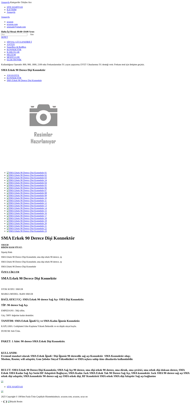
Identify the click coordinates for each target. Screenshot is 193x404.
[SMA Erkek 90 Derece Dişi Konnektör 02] (27, 175)
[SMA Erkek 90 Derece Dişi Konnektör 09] (27, 195)
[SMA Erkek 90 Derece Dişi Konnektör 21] (27, 226)
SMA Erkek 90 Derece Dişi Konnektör (24, 80)
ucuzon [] (10, 22)
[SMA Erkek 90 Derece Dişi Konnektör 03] (27, 178)
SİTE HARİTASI (15, 7)
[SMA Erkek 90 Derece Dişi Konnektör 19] (27, 221)
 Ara (30, 34)
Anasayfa (5, 2)
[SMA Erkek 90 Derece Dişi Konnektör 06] (27, 188)
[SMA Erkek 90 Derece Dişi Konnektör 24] (27, 180)
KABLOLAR (13, 52)
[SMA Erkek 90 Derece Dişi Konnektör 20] (27, 223)
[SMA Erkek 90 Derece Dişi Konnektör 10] (27, 198)
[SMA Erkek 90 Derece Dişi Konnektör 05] (27, 185)
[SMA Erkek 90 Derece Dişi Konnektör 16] (27, 213)
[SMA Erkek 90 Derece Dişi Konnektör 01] (27, 172)
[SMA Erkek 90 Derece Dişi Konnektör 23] (27, 231)
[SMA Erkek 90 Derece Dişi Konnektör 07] (27, 190)
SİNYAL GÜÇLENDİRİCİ (19, 42)
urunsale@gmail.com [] (16, 27)
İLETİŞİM (11, 9)
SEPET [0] (4, 37)
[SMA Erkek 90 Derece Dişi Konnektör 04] (27, 183)
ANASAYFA (13, 75)
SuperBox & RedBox (16, 47)
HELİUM (11, 54)
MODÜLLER (13, 57)
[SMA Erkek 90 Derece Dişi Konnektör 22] (27, 228)
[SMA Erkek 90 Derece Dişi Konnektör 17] (27, 216)
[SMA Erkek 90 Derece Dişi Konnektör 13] (27, 205)
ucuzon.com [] (12, 24)
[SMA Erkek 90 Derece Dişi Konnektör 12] (27, 203)
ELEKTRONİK (14, 60)
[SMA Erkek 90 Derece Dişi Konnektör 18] (27, 218)
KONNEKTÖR (14, 49)
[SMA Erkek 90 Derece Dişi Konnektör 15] (27, 211)
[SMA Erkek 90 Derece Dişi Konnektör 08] (27, 193)
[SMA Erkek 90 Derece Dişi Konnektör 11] (27, 200)
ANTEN (11, 44)
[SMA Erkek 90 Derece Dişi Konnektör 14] (27, 208)
